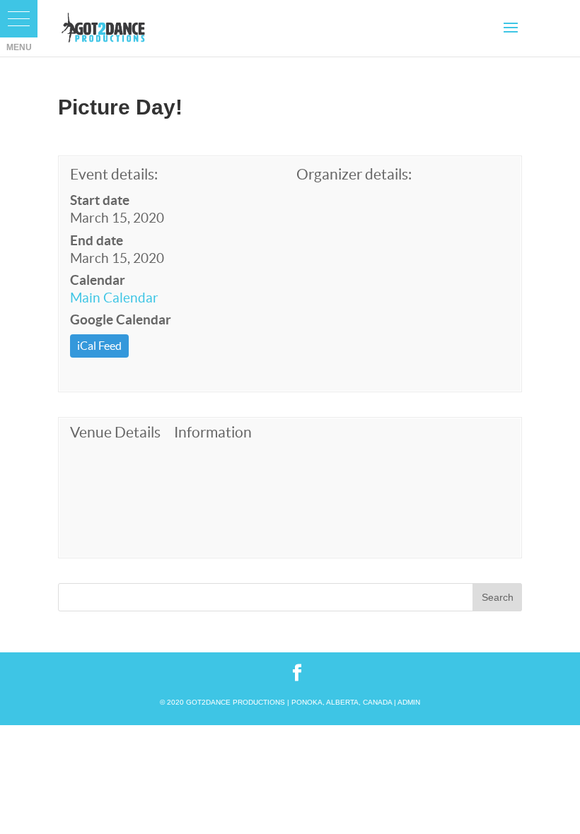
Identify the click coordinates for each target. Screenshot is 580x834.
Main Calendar (114, 297)
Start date (99, 200)
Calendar (97, 280)
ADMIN (409, 702)
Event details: (114, 174)
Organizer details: (354, 174)
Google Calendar (120, 319)
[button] (18, 18)
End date (96, 240)
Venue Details (115, 432)
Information (213, 432)
